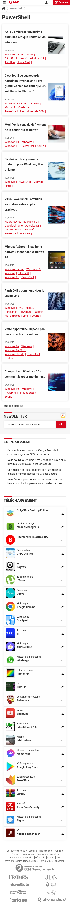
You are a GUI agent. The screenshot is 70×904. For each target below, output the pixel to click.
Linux (8, 185)
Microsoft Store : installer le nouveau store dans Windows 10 (24, 252)
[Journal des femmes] (18, 877)
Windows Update (14, 354)
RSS (58, 857)
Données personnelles (48, 854)
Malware (38, 181)
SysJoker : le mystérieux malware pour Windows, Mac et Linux (24, 164)
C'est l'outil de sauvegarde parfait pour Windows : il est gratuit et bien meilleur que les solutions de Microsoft (25, 83)
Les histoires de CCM (32, 111)
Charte (50, 857)
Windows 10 (12, 141)
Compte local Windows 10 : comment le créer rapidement (25, 374)
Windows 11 (37, 58)
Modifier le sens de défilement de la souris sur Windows (25, 127)
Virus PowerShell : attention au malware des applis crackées (23, 204)
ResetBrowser (13, 229)
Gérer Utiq (40, 857)
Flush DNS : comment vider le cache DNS (24, 293)
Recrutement (28, 854)
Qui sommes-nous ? (17, 851)
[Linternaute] (18, 885)
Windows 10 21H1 (15, 350)
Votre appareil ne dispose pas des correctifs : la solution (25, 331)
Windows (33, 103)
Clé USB (9, 58)
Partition (10, 62)
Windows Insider (14, 54)
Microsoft (21, 58)
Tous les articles (12, 406)
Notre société (45, 851)
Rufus (29, 54)
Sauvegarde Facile (15, 103)
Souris (40, 145)
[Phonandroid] (51, 899)
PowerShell (23, 62)
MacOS (30, 307)
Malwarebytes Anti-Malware (21, 221)
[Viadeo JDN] (51, 892)
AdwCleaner (32, 225)
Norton (9, 358)
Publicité (59, 851)
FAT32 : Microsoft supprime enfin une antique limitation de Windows (25, 37)
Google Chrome (14, 225)
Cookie (39, 311)
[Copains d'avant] (18, 892)
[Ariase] (18, 900)
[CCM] (14, 2)
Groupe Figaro (31, 861)
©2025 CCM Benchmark (53, 861)
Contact (16, 854)
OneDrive (23, 107)
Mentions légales (13, 861)
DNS (20, 307)
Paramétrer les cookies (21, 857)
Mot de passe (12, 315)
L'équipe (33, 851)
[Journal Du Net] (51, 877)
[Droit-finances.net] (51, 884)
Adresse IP (11, 311)
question (63, 2)
